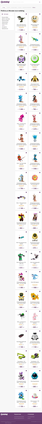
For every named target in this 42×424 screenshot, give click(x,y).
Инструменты (4, 27)
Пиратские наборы (5, 20)
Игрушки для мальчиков (27, 7)
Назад (4, 7)
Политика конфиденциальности (19, 418)
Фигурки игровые (5, 22)
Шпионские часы (5, 28)
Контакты (29, 418)
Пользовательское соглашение (19, 416)
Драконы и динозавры (6, 18)
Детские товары (14, 7)
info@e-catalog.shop (13, 421)
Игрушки (19, 7)
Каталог (8, 7)
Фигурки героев (4, 23)
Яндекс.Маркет (39, 421)
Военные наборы (5, 17)
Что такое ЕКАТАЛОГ (31, 416)
